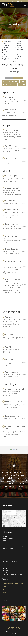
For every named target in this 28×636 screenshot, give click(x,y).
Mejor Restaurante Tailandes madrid (13, 583)
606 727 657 (14, 562)
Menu (4, 586)
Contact (4, 595)
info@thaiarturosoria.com (9, 564)
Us (3, 589)
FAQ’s (4, 592)
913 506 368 (22, 1)
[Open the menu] (25, 5)
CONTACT (11, 1)
